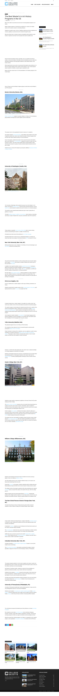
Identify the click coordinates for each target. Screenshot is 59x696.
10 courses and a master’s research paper (22, 591)
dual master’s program (16, 272)
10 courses (12, 262)
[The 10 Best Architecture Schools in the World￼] (21, 657)
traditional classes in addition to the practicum (17, 214)
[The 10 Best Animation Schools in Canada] (10, 657)
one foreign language (27, 234)
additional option (8, 356)
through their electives (21, 535)
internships (26, 493)
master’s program (17, 578)
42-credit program (10, 530)
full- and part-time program (12, 547)
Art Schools (8, 12)
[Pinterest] (10, 625)
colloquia (9, 593)
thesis (24, 268)
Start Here (6, 0)
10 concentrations (17, 141)
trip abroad (7, 489)
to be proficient (21, 315)
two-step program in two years (28, 287)
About (9, 0)
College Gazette (8, 20)
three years (7, 246)
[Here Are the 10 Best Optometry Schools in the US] (24, 680)
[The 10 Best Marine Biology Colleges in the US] (24, 676)
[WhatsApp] (12, 625)
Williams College (10, 462)
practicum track (16, 206)
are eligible (17, 572)
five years (17, 288)
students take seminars (26, 266)
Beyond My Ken (6, 386)
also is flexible (14, 410)
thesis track (7, 207)
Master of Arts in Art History (15, 328)
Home (32, 4)
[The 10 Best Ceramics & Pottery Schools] (32, 647)
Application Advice (46, 4)
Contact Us (12, 0)
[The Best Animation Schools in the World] (32, 657)
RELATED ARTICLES (8, 641)
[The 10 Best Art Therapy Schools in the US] (10, 647)
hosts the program (33, 520)
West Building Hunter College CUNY (13, 386)
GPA (27, 238)
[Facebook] (53, 0)
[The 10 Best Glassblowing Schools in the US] (21, 647)
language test (33, 267)
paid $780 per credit (19, 421)
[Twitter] (8, 625)
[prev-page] (5, 664)
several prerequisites (17, 134)
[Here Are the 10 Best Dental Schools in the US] (24, 685)
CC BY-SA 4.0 (18, 386)
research (12, 526)
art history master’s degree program (19, 543)
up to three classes (19, 612)
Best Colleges (37, 4)
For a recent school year (12, 418)
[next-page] (7, 664)
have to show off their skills (20, 230)
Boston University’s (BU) (9, 116)
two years (13, 263)
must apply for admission (19, 618)
